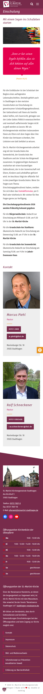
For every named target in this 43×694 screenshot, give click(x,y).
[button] (4, 689)
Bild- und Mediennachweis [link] (16, 653)
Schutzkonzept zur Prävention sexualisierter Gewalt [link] (17, 662)
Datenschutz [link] (10, 646)
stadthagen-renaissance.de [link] (28, 606)
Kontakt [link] (8, 633)
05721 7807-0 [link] (15, 503)
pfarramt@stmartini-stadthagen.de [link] (23, 510)
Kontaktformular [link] (26, 191)
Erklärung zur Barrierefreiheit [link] (17, 670)
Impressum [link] (10, 639)
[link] (40, 350)
